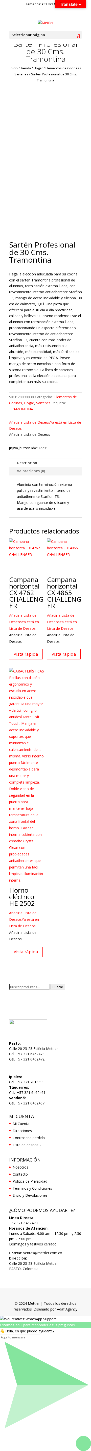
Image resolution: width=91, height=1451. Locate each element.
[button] (24, 622)
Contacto (20, 1174)
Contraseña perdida (29, 1137)
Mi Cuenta (21, 1123)
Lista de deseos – (27, 1144)
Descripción (27, 462)
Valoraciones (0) (31, 470)
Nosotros (20, 1167)
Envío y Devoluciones (30, 1195)
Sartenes (21, 74)
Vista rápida (26, 654)
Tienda (25, 68)
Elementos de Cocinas (62, 68)
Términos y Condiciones (32, 1188)
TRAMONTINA (21, 409)
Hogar (38, 68)
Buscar (58, 987)
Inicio (14, 68)
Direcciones (22, 1130)
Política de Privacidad (30, 1181)
